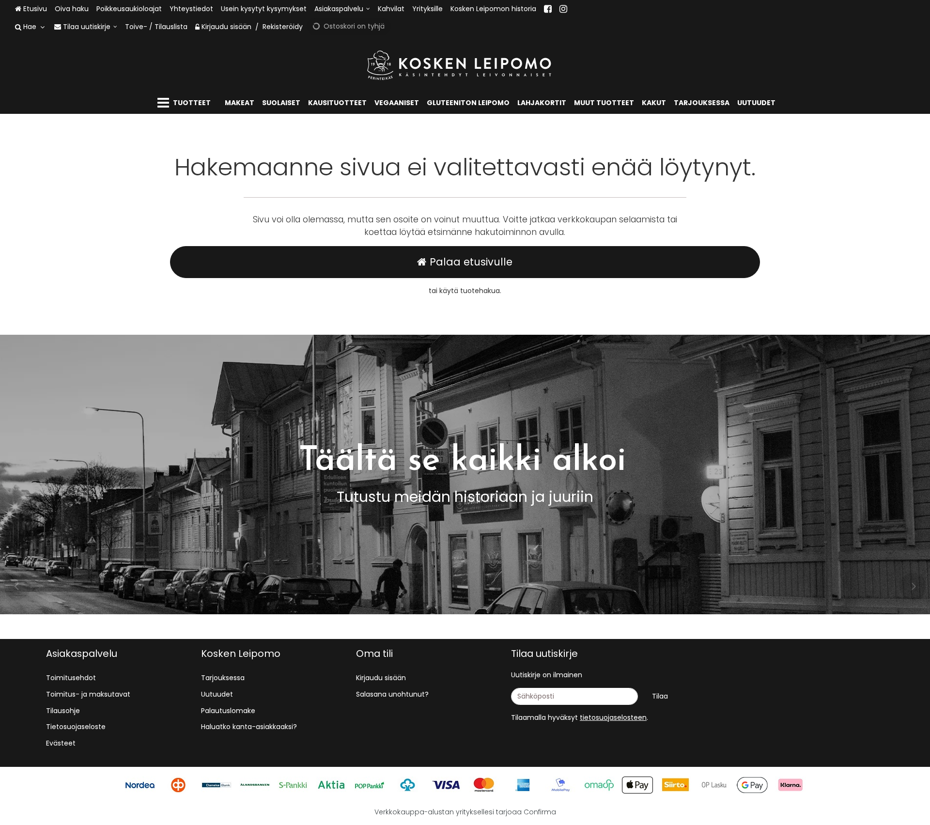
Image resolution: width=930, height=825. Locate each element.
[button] (613, 717)
